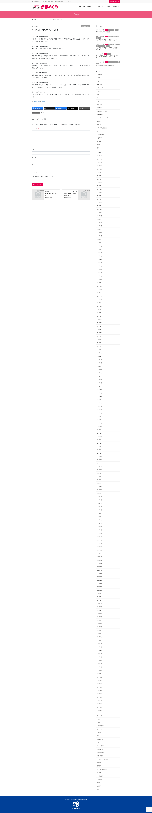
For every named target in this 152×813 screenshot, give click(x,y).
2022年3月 (99, 272)
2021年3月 (99, 299)
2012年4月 (99, 540)
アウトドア (99, 74)
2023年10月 (100, 212)
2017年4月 (99, 389)
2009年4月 (99, 660)
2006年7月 (99, 707)
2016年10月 (100, 403)
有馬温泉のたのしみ (102, 111)
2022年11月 (99, 246)
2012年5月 (99, 536)
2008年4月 (99, 700)
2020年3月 (99, 336)
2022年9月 (99, 252)
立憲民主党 (99, 138)
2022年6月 (99, 262)
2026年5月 (99, 155)
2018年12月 (100, 349)
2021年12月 (100, 282)
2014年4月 (99, 463)
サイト (34, 164)
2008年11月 (99, 677)
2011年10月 (99, 560)
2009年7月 (99, 650)
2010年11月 (99, 596)
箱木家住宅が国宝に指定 (103, 32)
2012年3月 (99, 543)
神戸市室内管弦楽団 (102, 128)
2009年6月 (99, 653)
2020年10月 (100, 316)
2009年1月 (99, 670)
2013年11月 (99, 476)
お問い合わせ (115, 1)
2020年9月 (99, 319)
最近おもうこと (85, 26)
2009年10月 (100, 640)
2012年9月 (99, 523)
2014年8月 (99, 453)
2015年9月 (99, 423)
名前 (33, 149)
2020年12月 (100, 309)
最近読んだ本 (100, 108)
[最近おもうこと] (38, 193)
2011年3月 (99, 583)
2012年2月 (99, 546)
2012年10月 (100, 520)
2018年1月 (99, 369)
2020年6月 (99, 329)
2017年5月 (99, 386)
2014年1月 (99, 470)
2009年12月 (100, 633)
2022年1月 (99, 279)
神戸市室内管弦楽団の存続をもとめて (107, 40)
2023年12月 (100, 205)
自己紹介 (99, 144)
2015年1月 (99, 443)
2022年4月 (99, 269)
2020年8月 (99, 323)
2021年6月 (99, 289)
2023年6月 (99, 226)
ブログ (106, 36)
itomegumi (37, 101)
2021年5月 (99, 292)
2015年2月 (99, 439)
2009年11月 (99, 637)
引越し (98, 101)
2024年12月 (100, 185)
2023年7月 (99, 222)
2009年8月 (99, 647)
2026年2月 (99, 165)
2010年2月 (99, 627)
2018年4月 (99, 363)
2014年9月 (99, 449)
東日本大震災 (100, 114)
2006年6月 (99, 710)
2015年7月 (99, 426)
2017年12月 (100, 373)
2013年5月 (99, 496)
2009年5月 (99, 657)
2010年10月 (100, 600)
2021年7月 (99, 286)
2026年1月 (99, 169)
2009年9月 (99, 643)
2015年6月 (99, 429)
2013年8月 (99, 486)
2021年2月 (99, 302)
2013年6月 (99, 493)
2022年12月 (100, 242)
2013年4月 (99, 500)
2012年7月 (99, 530)
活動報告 (99, 121)
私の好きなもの (100, 134)
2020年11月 (99, 312)
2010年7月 (99, 610)
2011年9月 (99, 563)
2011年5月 (99, 576)
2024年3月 (99, 199)
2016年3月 (99, 409)
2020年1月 (99, 339)
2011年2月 (99, 586)
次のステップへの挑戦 (102, 118)
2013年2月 (99, 506)
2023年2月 (99, 239)
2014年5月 (99, 460)
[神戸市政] (84, 193)
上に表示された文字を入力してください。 (44, 176)
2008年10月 (100, 680)
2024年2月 (99, 202)
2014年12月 (100, 446)
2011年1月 (99, 590)
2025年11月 (99, 175)
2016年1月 (99, 413)
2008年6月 (99, 693)
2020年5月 (99, 333)
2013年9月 (99, 483)
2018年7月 (99, 356)
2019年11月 (99, 343)
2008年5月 (99, 697)
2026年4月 (99, 159)
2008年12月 (100, 673)
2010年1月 (99, 630)
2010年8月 (99, 607)
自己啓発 (99, 141)
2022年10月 (100, 249)
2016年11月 (99, 399)
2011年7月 (99, 570)
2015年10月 (100, 419)
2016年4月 (99, 406)
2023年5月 (99, 229)
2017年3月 (99, 393)
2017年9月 (99, 376)
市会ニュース (100, 98)
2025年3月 (99, 179)
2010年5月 (99, 617)
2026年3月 (99, 162)
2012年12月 (100, 513)
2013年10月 (100, 480)
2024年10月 (100, 192)
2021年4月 (99, 296)
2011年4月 (99, 580)
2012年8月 (99, 526)
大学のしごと (100, 88)
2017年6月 (99, 383)
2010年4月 (99, 620)
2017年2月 (99, 396)
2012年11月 (99, 516)
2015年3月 (99, 436)
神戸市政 (99, 131)
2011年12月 (99, 553)
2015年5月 (99, 433)
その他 (98, 77)
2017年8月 (99, 379)
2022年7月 (99, 259)
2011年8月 (99, 566)
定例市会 (99, 91)
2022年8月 (99, 256)
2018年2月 (99, 366)
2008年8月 (99, 687)
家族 (98, 94)
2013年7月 (99, 490)
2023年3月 (99, 236)
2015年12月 (100, 416)
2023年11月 (99, 209)
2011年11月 (99, 556)
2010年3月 (99, 623)
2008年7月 (99, 690)
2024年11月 (99, 189)
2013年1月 (99, 510)
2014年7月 (99, 456)
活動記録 (110, 36)
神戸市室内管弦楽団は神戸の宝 (105, 65)
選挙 (98, 148)
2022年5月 (99, 266)
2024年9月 (99, 195)
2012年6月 (99, 533)
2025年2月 (99, 182)
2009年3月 (99, 663)
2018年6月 (99, 359)
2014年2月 (99, 466)
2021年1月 (99, 306)
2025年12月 (100, 172)
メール (34, 157)
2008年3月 (99, 703)
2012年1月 (99, 550)
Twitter (43, 101)
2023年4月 (99, 232)
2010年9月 (99, 603)
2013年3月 (99, 503)
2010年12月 (100, 593)
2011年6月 (99, 573)
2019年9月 (99, 346)
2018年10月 (100, 353)
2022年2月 (99, 276)
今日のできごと (111, 44)
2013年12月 (100, 473)
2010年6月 (99, 613)
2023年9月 (99, 216)
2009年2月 (99, 667)
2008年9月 (99, 683)
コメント (35, 128)
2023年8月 (99, 219)
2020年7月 (99, 326)
